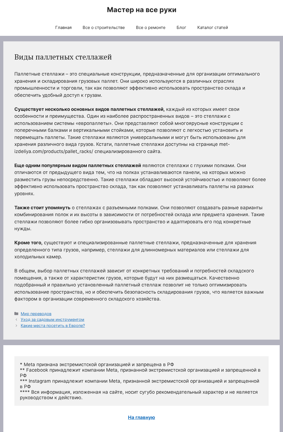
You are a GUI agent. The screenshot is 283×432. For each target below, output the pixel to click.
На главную (141, 417)
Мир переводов (36, 313)
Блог (181, 27)
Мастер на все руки (141, 10)
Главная (63, 27)
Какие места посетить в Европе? (53, 325)
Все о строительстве (104, 27)
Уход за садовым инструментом (52, 319)
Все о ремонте (151, 27)
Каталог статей (212, 27)
